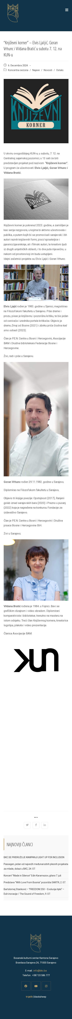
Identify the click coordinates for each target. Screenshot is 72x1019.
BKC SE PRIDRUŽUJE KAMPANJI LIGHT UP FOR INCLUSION (34, 857)
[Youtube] (36, 986)
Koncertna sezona (18, 70)
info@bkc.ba (40, 970)
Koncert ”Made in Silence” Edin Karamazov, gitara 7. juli (32, 875)
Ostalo (59, 70)
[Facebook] (25, 986)
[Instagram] (46, 986)
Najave (36, 70)
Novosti (48, 70)
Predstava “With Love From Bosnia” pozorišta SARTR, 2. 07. (35, 882)
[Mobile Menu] (66, 10)
